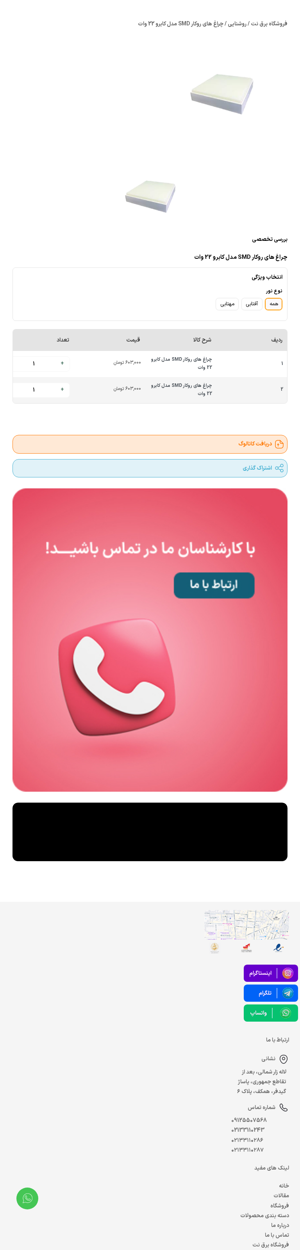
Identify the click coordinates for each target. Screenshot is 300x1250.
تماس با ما (277, 1235)
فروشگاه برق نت (270, 1245)
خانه (284, 1186)
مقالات (281, 1196)
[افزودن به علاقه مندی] (54, 416)
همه (274, 304)
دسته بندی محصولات (264, 1216)
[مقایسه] (72, 416)
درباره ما (280, 1226)
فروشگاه (279, 1206)
